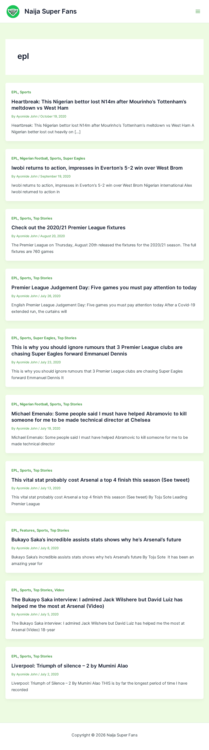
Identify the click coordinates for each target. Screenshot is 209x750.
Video (59, 590)
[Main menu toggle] (198, 11)
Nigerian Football (34, 158)
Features (27, 530)
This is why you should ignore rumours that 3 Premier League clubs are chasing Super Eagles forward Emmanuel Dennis (97, 350)
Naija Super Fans (50, 11)
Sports (25, 92)
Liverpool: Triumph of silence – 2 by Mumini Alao (69, 666)
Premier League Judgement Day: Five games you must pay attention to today (104, 287)
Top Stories (42, 218)
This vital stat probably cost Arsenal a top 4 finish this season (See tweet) (100, 480)
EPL (14, 92)
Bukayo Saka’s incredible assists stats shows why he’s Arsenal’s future (96, 539)
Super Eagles (74, 158)
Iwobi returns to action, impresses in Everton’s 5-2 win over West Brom (97, 168)
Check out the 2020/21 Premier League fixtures (68, 227)
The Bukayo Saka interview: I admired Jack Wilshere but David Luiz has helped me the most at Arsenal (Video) (97, 602)
